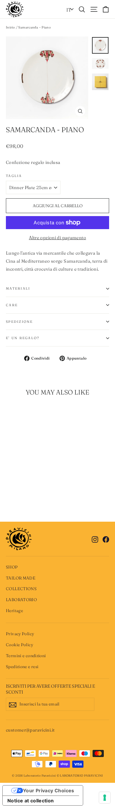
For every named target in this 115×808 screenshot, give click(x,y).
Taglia (14, 176)
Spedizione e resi (22, 666)
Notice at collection (30, 801)
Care (12, 305)
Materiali (18, 288)
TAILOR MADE (20, 578)
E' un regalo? (22, 338)
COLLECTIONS (21, 588)
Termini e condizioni (26, 655)
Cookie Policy (19, 644)
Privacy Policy (20, 633)
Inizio (10, 27)
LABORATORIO (21, 599)
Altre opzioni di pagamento (57, 237)
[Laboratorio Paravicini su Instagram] (95, 539)
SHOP (12, 567)
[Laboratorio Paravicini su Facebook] (106, 539)
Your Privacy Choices (48, 790)
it (68, 10)
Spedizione (19, 322)
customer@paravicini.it (30, 730)
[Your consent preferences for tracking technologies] (104, 797)
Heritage (14, 610)
